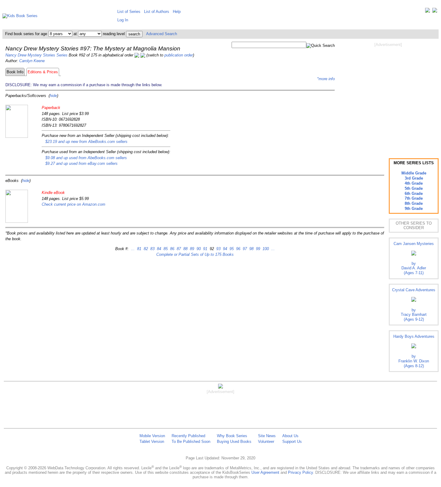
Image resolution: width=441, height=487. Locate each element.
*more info (326, 79)
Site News (267, 436)
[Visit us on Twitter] (427, 11)
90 (198, 249)
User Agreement (265, 472)
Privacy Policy (300, 472)
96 (237, 249)
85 (165, 249)
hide (53, 95)
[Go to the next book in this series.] (142, 55)
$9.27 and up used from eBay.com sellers (81, 163)
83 (151, 249)
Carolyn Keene (32, 61)
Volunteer (266, 441)
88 (185, 249)
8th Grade (414, 203)
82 (145, 249)
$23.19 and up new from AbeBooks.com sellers (86, 141)
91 (204, 249)
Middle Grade (413, 173)
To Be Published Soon (191, 441)
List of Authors (156, 11)
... (133, 249)
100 (265, 249)
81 (138, 249)
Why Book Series (232, 436)
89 (191, 249)
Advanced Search (161, 34)
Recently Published (188, 436)
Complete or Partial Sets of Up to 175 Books (195, 254)
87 (178, 249)
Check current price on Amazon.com (73, 204)
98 (251, 249)
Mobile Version (152, 436)
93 (217, 249)
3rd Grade (414, 178)
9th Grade (414, 208)
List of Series (128, 11)
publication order (178, 55)
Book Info (15, 72)
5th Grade (414, 188)
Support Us (292, 441)
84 (158, 249)
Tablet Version (152, 441)
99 (257, 249)
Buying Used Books (234, 441)
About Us (290, 436)
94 (224, 249)
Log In (122, 20)
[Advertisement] (388, 95)
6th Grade (414, 193)
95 (231, 249)
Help (177, 11)
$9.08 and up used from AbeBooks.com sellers (86, 158)
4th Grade (414, 183)
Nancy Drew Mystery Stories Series (36, 55)
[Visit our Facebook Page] (434, 11)
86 (171, 249)
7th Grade (414, 198)
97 (244, 249)
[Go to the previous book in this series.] (136, 55)
